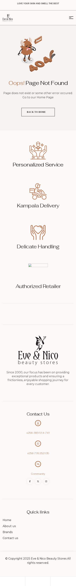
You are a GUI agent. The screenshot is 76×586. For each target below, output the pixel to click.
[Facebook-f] (29, 481)
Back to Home (36, 112)
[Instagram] (46, 481)
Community (38, 473)
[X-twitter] (38, 481)
